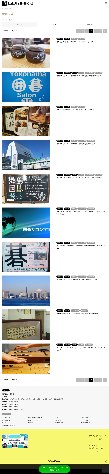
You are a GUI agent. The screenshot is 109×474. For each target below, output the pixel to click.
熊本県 (16, 409)
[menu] (106, 3)
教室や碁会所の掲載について (97, 436)
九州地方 (4, 409)
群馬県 (22, 399)
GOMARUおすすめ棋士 (35, 417)
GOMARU (54, 460)
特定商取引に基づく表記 (96, 448)
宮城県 (11, 404)
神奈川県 (44, 399)
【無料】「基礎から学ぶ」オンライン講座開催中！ (54, 469)
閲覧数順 (89, 24)
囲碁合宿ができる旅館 (8, 425)
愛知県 (16, 406)
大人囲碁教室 (6, 420)
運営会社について (94, 445)
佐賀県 (21, 409)
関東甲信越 (5, 399)
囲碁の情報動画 (85, 423)
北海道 (12, 394)
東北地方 (4, 404)
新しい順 (19, 24)
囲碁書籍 (4, 423)
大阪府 (11, 401)
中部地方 (4, 406)
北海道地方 (5, 394)
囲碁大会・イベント (34, 420)
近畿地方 (4, 401)
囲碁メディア (6, 417)
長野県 (61, 399)
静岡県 (11, 406)
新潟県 (50, 399)
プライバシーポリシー (95, 451)
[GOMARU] (17, 3)
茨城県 (12, 399)
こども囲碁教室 (85, 417)
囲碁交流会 (57, 420)
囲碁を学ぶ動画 (58, 423)
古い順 (54, 24)
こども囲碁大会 (85, 420)
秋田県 (16, 404)
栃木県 (17, 399)
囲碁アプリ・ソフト (34, 423)
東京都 (38, 399)
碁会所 (56, 417)
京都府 (16, 401)
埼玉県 (28, 399)
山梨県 (56, 399)
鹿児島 (11, 409)
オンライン (5, 396)
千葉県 (33, 399)
